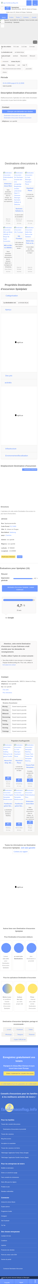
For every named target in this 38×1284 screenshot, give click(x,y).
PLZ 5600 (13, 526)
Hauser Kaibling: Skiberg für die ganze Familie (8, 762)
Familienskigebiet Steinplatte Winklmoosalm (8, 805)
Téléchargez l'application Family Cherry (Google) (14, 1152)
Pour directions (7, 692)
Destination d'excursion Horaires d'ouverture (17, 118)
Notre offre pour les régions (8, 1182)
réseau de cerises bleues (8, 1202)
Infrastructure (10, 449)
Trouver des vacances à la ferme (10, 1148)
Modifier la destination (7, 1168)
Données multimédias (7, 1191)
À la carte (6, 689)
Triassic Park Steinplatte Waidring (30, 766)
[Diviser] (30, 1281)
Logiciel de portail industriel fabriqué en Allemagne (14, 1278)
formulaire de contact (9, 665)
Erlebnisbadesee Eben (8, 185)
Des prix (8, 376)
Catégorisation (11, 296)
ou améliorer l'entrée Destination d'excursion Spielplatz (7, 1002)
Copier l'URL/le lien (20, 1039)
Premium (34, 165)
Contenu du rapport (21, 852)
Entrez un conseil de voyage (9, 1172)
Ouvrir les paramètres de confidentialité (24, 1084)
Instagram (4, 1216)
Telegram (20, 1034)
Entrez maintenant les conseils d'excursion (20, 1073)
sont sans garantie (28, 848)
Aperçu (4, 17)
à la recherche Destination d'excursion (2, 8)
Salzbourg (13, 532)
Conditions (4, 1240)
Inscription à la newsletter (8, 1143)
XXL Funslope (19, 237)
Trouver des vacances (7, 1134)
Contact (19, 556)
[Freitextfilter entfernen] (29, 3)
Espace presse (5, 1206)
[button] (19, 32)
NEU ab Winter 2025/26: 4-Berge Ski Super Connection (8, 247)
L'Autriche (8, 535)
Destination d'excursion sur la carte (15, 115)
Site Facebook (5, 1220)
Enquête (34, 17)
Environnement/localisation (16, 456)
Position (11, 17)
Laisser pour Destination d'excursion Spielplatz (5, 962)
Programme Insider (6, 1211)
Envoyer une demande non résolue (20, 111)
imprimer (3, 1245)
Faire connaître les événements (10, 1177)
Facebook (20, 1029)
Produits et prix (5, 1186)
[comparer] (2, 26)
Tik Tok (3, 1225)
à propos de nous (6, 1236)
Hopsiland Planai (30, 189)
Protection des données (8, 1250)
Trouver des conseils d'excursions (10, 1124)
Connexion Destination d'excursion (13, 1268)
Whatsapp (8, 1034)
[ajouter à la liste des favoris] (2, 21)
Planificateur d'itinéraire (30, 469)
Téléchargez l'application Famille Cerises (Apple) (15, 1157)
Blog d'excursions (6, 1138)
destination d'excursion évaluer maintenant (20, 588)
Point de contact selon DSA (9, 1254)
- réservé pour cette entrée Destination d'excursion (32, 1002)
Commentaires (26, 17)
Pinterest (31, 1034)
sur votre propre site (19, 1000)
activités (8, 383)
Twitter (31, 1029)
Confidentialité (6, 1084)
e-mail (9, 1029)
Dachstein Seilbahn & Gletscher (19, 210)
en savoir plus (18, 957)
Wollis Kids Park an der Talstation (30, 242)
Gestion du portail (6, 1259)
